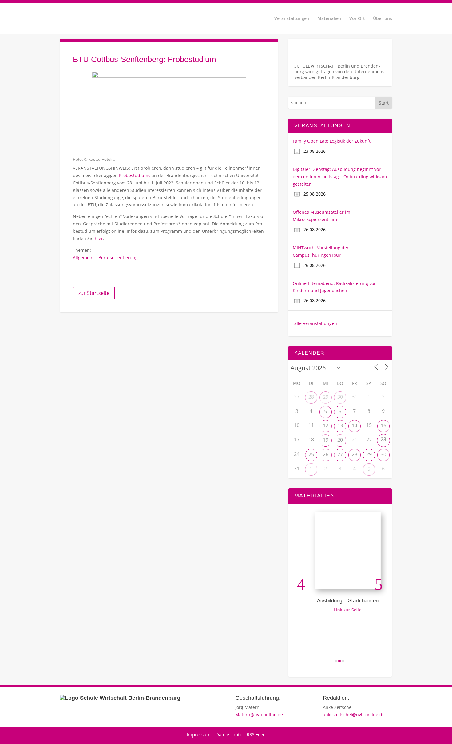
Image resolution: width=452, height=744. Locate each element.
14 (354, 425)
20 (340, 440)
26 (325, 454)
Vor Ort (357, 18)
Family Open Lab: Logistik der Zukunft (332, 141)
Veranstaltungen (291, 18)
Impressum (199, 734)
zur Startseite (93, 293)
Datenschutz (229, 734)
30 (340, 397)
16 (383, 425)
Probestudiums (134, 175)
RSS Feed (256, 734)
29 (325, 397)
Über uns (382, 18)
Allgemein (83, 257)
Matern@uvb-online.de (259, 715)
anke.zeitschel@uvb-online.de (354, 715)
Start (384, 103)
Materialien (329, 18)
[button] (301, 584)
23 (383, 439)
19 (325, 440)
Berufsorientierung (118, 257)
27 (340, 454)
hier (99, 238)
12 (325, 425)
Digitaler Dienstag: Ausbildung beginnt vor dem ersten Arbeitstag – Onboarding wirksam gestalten (340, 176)
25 (311, 454)
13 (340, 425)
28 (311, 397)
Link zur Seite (342, 610)
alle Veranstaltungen (315, 323)
